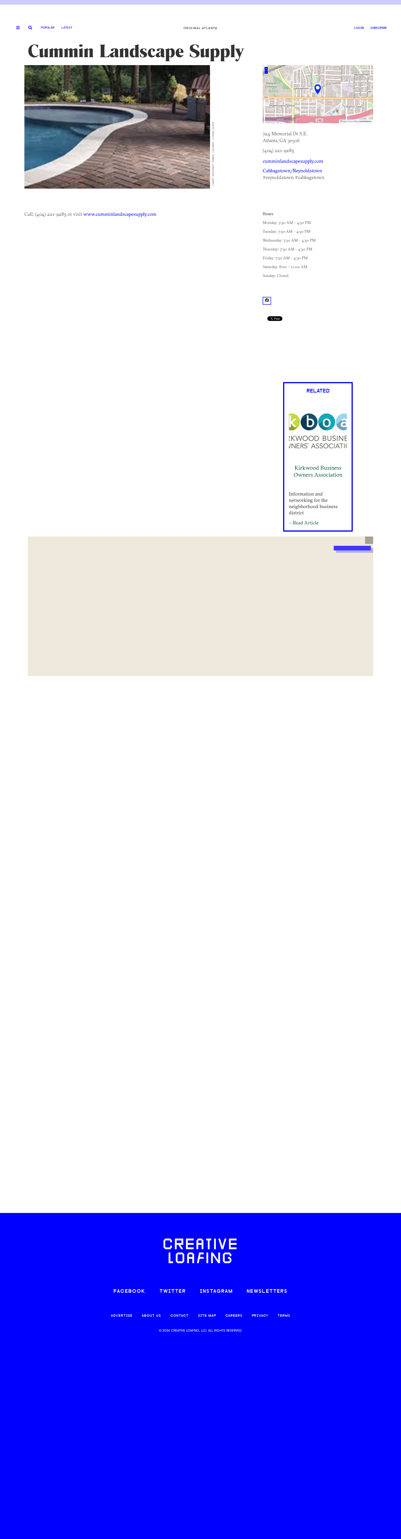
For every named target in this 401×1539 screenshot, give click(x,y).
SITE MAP (207, 1316)
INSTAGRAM (216, 1291)
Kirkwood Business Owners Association (318, 471)
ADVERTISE (122, 1316)
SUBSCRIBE (378, 28)
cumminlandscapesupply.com (293, 161)
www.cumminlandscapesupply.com (119, 214)
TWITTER (172, 1291)
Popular (47, 27)
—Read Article (304, 523)
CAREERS (234, 1316)
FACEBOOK (129, 1291)
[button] (369, 540)
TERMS (284, 1316)
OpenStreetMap (351, 121)
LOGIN (359, 28)
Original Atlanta (200, 28)
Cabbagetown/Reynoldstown (292, 170)
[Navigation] (16, 28)
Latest (66, 27)
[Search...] (30, 28)
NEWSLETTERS (267, 1291)
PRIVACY (260, 1316)
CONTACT (179, 1316)
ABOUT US (151, 1316)
